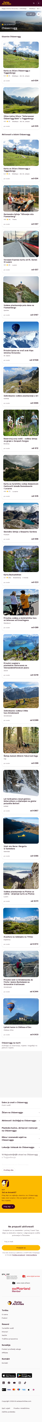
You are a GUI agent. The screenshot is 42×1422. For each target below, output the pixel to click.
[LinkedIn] (3, 1383)
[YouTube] (14, 1383)
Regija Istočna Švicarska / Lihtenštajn (14, 8)
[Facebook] (9, 1383)
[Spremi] (39, 14)
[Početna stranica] (6, 3)
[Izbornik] (39, 3)
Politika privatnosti (18, 1255)
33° (31, 14)
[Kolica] (34, 3)
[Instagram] (20, 1383)
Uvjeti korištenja (31, 1255)
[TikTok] (25, 1383)
